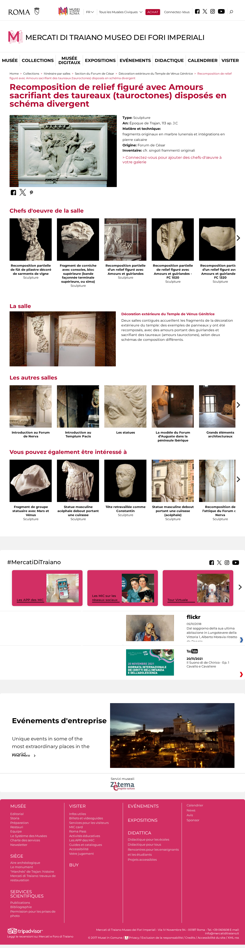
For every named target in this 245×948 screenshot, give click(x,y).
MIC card (76, 827)
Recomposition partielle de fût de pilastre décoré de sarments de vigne (31, 270)
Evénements (135, 60)
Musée (10, 60)
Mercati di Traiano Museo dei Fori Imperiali (115, 37)
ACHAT (152, 12)
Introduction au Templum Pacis (78, 434)
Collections (38, 60)
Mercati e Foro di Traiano (56, 936)
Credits (190, 937)
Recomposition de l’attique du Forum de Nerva (220, 511)
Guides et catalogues (85, 845)
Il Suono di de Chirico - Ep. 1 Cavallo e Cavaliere (208, 664)
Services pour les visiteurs (89, 823)
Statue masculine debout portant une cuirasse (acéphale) (173, 511)
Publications (20, 902)
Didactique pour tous (144, 844)
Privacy (134, 937)
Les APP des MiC (30, 600)
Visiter (230, 60)
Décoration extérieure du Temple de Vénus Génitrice (156, 73)
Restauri (16, 827)
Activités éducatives (84, 836)
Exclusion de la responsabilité (162, 937)
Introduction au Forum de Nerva (31, 434)
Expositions (100, 60)
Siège (16, 856)
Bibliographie (21, 907)
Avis (190, 815)
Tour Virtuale (177, 600)
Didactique (169, 60)
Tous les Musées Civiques (118, 12)
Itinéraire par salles (57, 73)
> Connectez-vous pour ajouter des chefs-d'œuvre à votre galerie (172, 159)
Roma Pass (77, 831)
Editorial (17, 814)
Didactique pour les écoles (148, 839)
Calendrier (202, 60)
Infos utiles (77, 814)
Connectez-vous (176, 12)
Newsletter (18, 845)
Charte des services (25, 840)
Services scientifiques (27, 894)
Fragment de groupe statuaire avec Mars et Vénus (30, 511)
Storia (14, 818)
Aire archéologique (25, 863)
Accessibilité (79, 849)
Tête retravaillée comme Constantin (125, 509)
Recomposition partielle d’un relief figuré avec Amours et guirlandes (125, 270)
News (191, 810)
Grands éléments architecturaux (220, 434)
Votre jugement (81, 853)
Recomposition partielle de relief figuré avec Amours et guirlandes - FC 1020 (173, 272)
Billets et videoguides (86, 818)
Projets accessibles (142, 859)
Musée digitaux (69, 60)
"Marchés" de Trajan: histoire (32, 871)
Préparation (19, 823)
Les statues (125, 432)
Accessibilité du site (211, 937)
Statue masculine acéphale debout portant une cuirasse (78, 511)
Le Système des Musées (28, 836)
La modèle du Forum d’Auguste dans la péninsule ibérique (173, 436)
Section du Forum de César (94, 73)
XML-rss (233, 937)
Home (14, 73)
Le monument (21, 867)
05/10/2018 (212, 632)
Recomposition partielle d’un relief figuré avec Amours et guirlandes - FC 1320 (220, 272)
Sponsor (193, 820)
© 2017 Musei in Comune (105, 937)
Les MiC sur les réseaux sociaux (104, 598)
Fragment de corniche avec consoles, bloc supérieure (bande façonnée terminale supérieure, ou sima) (78, 274)
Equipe (16, 831)
